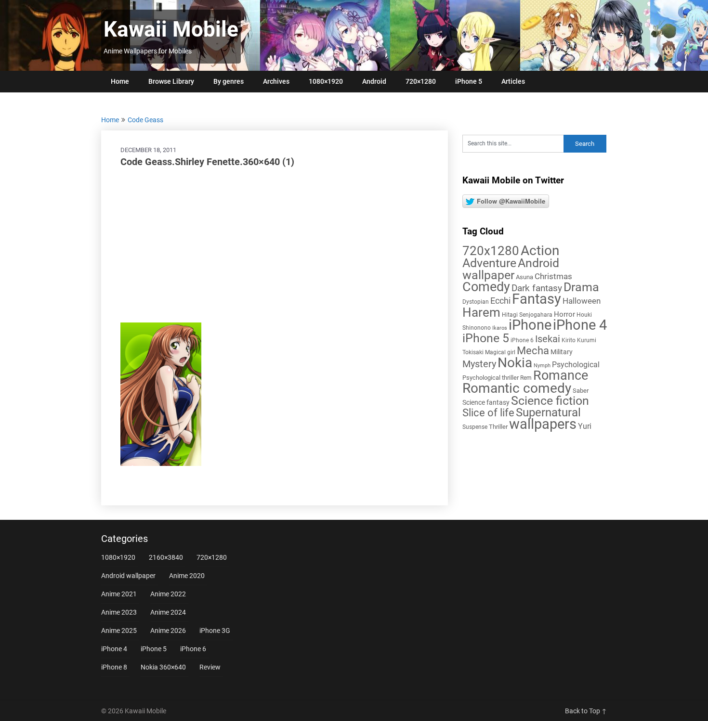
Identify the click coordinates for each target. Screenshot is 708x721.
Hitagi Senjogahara (527, 314)
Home (120, 81)
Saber (581, 390)
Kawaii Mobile (171, 29)
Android (374, 81)
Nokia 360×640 (163, 667)
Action (540, 250)
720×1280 (421, 81)
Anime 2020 (187, 575)
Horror (564, 314)
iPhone (530, 325)
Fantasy (536, 299)
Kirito (569, 340)
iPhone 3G (214, 630)
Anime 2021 (119, 594)
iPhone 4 (580, 325)
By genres (228, 81)
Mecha (533, 351)
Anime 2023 (119, 612)
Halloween (582, 301)
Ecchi (500, 301)
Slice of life (488, 413)
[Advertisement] (274, 245)
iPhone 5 (468, 81)
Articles (513, 81)
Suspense (474, 427)
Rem (526, 377)
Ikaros (499, 328)
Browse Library (171, 81)
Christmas (553, 276)
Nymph (542, 365)
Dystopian (475, 301)
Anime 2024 (168, 612)
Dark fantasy (536, 288)
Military (562, 352)
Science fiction (550, 401)
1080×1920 (326, 81)
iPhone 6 (522, 340)
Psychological (576, 364)
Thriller (498, 426)
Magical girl (500, 352)
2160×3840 (166, 557)
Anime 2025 (119, 630)
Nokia (515, 363)
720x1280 (490, 251)
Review (210, 667)
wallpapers (543, 424)
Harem (481, 312)
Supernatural (548, 412)
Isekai (547, 339)
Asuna (524, 277)
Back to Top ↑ (586, 711)
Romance (560, 375)
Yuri (584, 426)
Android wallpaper (510, 269)
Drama (581, 287)
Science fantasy (486, 402)
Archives (276, 81)
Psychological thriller (490, 377)
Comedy (486, 287)
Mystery (479, 364)
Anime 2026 (168, 630)
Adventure (489, 263)
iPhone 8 (114, 667)
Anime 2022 (168, 594)
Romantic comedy (516, 388)
